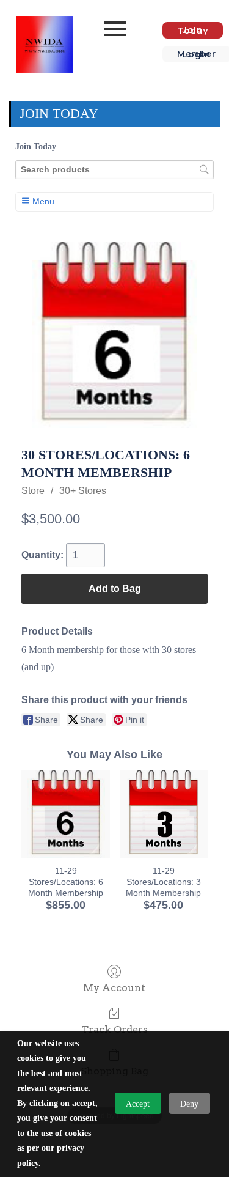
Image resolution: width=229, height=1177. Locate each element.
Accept (138, 1104)
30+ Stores (82, 490)
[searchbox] (114, 169)
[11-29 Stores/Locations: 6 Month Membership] (65, 814)
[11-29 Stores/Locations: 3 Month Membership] (164, 814)
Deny (189, 1104)
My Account (114, 988)
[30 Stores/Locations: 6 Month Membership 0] (114, 335)
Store (33, 490)
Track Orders (114, 1029)
